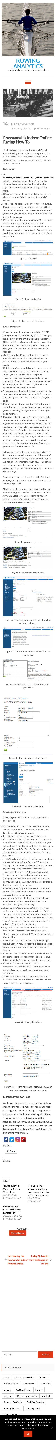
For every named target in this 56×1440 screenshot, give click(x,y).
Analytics (43, 1377)
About (7, 1377)
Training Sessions (12, 1408)
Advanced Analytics (24, 1377)
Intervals (8, 1396)
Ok (28, 1433)
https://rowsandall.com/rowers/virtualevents (27, 177)
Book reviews (29, 1383)
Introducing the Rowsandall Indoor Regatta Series (12, 1209)
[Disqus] (26, 1304)
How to (39, 1389)
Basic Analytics (11, 1383)
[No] (52, 1427)
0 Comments (43, 128)
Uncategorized (33, 1408)
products (46, 1396)
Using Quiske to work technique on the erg (38, 1260)
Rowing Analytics (28, 63)
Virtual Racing (18, 1233)
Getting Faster (23, 1389)
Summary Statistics (13, 1402)
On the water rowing (27, 1396)
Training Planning (35, 1402)
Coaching (45, 1383)
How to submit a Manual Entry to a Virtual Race (11, 1188)
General (7, 1389)
